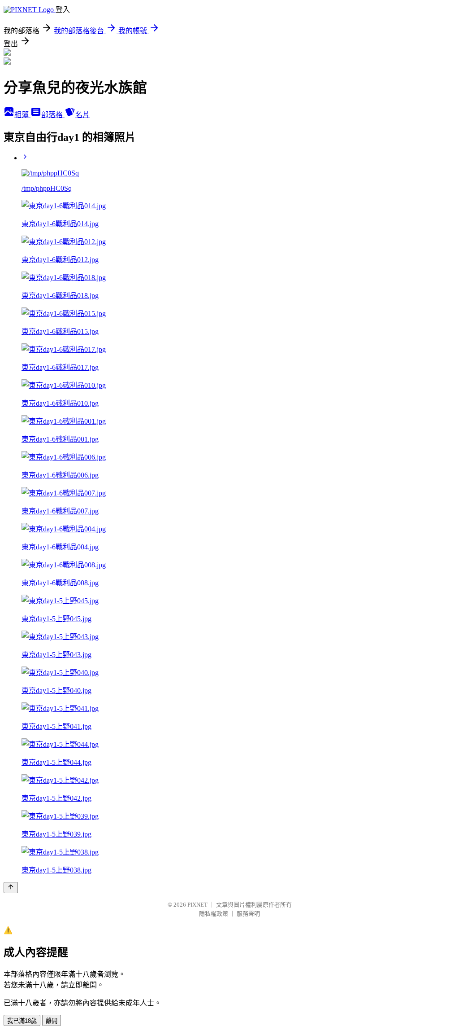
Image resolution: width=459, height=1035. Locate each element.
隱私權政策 (213, 913)
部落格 (53, 114)
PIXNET (197, 904)
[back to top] (11, 887)
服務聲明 (248, 913)
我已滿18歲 (22, 1020)
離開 (51, 1020)
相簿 (22, 114)
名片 (82, 114)
